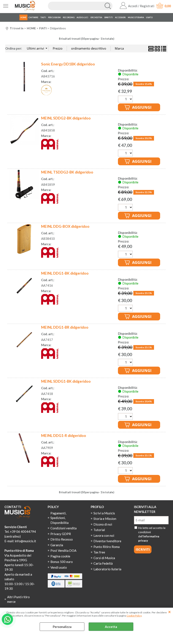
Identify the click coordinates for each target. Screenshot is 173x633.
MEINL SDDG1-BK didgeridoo (66, 381)
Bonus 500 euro (61, 562)
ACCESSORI (120, 17)
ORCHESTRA (96, 17)
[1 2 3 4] (126, 208)
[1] (126, 99)
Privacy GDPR (60, 534)
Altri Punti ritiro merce (18, 599)
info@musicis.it (25, 541)
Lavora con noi (103, 535)
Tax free (99, 552)
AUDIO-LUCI (82, 17)
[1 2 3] (126, 255)
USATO (149, 17)
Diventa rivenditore (107, 541)
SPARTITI (108, 17)
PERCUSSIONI (54, 17)
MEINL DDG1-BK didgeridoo (65, 273)
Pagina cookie (60, 556)
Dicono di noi (102, 524)
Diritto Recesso (61, 539)
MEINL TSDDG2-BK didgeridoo (67, 172)
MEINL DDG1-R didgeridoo (63, 435)
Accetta (111, 627)
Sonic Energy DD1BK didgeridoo (68, 64)
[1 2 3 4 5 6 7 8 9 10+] (126, 309)
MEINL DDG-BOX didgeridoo (65, 226)
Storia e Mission (104, 518)
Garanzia (56, 545)
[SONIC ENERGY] (46, 94)
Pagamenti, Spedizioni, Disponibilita (59, 518)
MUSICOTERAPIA (136, 17)
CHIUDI (169, 612)
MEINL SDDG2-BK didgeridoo (66, 118)
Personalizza (62, 627)
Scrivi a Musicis (104, 513)
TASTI (43, 17)
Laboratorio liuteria (107, 569)
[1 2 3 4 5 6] (126, 153)
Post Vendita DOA (63, 550)
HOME (23, 17)
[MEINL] (49, 148)
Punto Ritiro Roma (106, 547)
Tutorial (99, 530)
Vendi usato (58, 567)
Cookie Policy (134, 615)
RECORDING (68, 17)
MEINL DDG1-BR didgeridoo (64, 327)
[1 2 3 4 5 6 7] (126, 417)
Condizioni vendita (63, 528)
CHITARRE (33, 17)
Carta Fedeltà (103, 563)
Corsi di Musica (104, 558)
